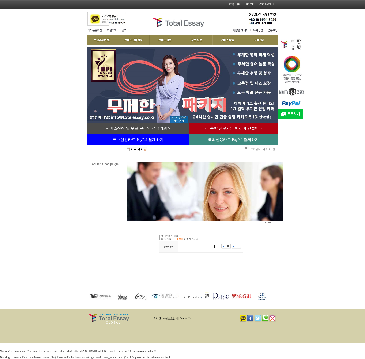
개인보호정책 (170, 318)
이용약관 (156, 318)
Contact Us (185, 318)
